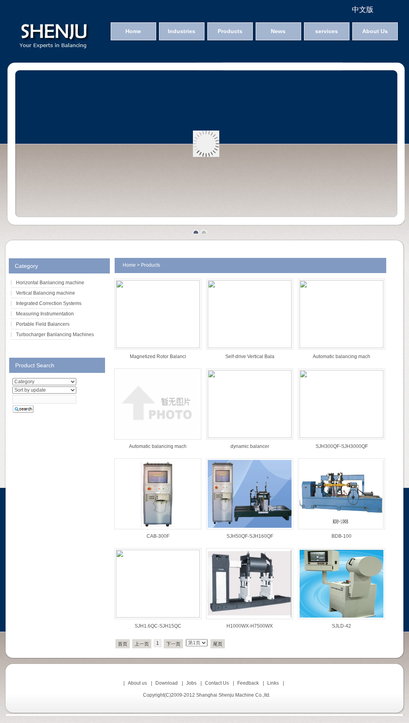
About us (137, 683)
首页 (122, 644)
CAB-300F (158, 536)
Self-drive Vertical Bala (249, 356)
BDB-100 (341, 536)
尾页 (217, 644)
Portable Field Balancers (42, 324)
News (278, 31)
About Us (375, 31)
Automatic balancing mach (341, 356)
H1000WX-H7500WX (249, 626)
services (326, 31)
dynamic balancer (249, 446)
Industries (181, 31)
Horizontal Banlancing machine (50, 282)
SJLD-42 (341, 626)
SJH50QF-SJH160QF (249, 536)
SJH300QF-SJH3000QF (342, 446)
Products (230, 31)
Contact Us (217, 683)
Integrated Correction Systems (48, 303)
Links (273, 683)
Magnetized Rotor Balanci (158, 356)
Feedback (248, 683)
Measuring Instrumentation (45, 314)
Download (166, 683)
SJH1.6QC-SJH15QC (158, 626)
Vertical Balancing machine (45, 293)
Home (133, 31)
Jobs (191, 683)
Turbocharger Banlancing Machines (55, 334)
